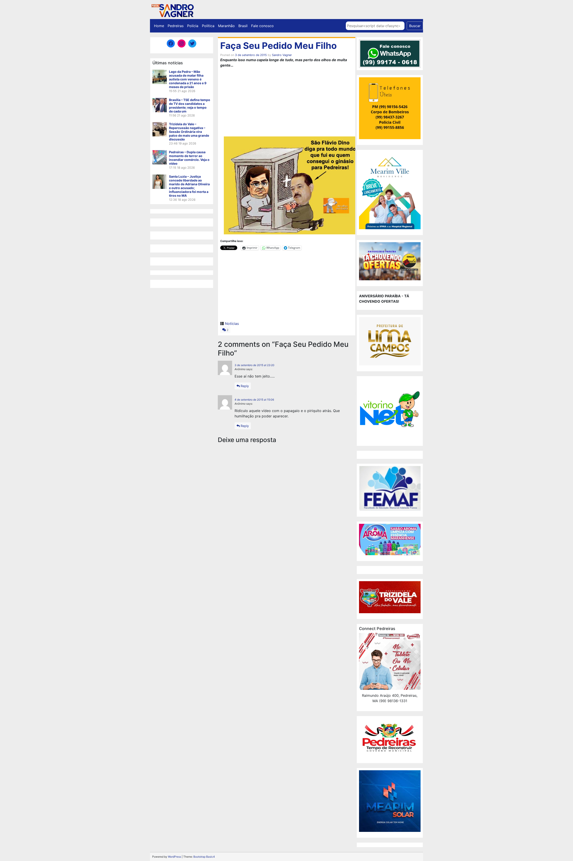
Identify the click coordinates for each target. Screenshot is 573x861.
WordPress (174, 856)
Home (159, 26)
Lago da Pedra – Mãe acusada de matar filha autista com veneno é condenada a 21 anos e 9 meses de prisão (187, 79)
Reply (244, 386)
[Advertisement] (286, 102)
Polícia (192, 26)
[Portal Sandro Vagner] (172, 9)
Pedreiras (176, 26)
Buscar (415, 26)
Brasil (243, 26)
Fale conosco (262, 26)
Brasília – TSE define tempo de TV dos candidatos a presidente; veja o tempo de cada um (189, 105)
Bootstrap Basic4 (204, 856)
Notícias (232, 323)
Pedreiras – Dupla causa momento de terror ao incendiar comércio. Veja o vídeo (189, 157)
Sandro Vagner (282, 55)
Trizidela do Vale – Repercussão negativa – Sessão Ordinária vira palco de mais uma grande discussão (189, 131)
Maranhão (226, 26)
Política (208, 26)
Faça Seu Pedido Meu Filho (278, 45)
